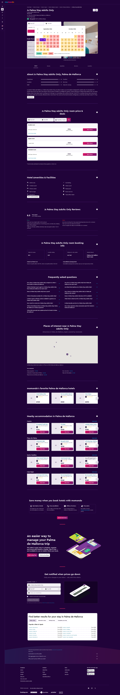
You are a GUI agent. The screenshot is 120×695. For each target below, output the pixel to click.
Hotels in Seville (32, 633)
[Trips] (2, 22)
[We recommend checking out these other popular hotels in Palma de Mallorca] (97, 388)
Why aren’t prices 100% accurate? (37, 658)
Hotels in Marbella (67, 633)
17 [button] (51, 43)
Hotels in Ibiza (32, 629)
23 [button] (47, 46)
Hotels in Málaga (66, 629)
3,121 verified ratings (40, 18)
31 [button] (82, 49)
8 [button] (44, 39)
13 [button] (37, 43)
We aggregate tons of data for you (37, 656)
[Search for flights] (2, 6)
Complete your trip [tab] (62, 620)
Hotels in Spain (44, 7)
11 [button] (54, 39)
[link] (42, 432)
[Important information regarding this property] (97, 244)
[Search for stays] (2, 9)
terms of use (44, 602)
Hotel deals (29, 7)
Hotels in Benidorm (33, 637)
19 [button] (57, 43)
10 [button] (51, 39)
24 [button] (51, 46)
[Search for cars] (2, 12)
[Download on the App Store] (91, 674)
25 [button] (54, 46)
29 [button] (44, 49)
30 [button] (47, 49)
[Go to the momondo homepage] (9, 2)
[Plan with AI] (2, 18)
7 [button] (72, 39)
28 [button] (41, 49)
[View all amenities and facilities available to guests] (97, 177)
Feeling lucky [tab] (52, 620)
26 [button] (57, 46)
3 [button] (82, 36)
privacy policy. (51, 602)
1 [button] (44, 36)
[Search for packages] (2, 15)
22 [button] (44, 46)
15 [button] (44, 43)
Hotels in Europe (36, 7)
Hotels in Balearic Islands (53, 7)
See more (94, 421)
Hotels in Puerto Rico (67, 631)
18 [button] (54, 43)
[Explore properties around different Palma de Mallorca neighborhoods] (97, 416)
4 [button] (54, 36)
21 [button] (41, 46)
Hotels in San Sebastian (68, 637)
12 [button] (57, 39)
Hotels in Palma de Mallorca (65, 7)
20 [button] (37, 46)
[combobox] (45, 585)
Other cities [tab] (32, 620)
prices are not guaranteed (57, 649)
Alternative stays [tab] (42, 620)
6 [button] (37, 39)
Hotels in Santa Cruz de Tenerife (70, 635)
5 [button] (57, 36)
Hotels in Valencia (33, 631)
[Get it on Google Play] (91, 670)
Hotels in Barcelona (33, 627)
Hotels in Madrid (66, 627)
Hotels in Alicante (33, 635)
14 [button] (41, 43)
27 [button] (37, 49)
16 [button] (47, 43)
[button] (2, 2)
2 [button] (47, 36)
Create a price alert (85, 510)
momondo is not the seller (35, 653)
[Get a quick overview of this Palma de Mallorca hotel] (97, 74)
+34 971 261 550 (31, 17)
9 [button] (47, 39)
